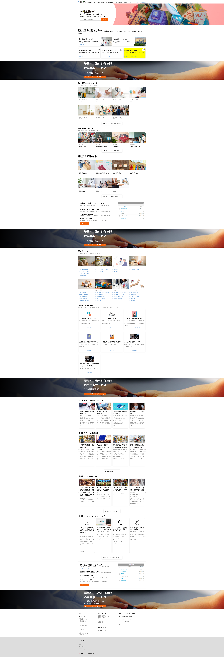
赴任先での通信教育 (100, 296)
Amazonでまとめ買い (83, 271)
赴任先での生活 (81, 634)
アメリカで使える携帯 (100, 271)
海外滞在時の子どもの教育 (84, 633)
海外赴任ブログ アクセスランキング (111, 557)
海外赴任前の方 (90, 2)
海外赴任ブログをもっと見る (111, 511)
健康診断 (115, 269)
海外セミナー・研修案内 (124, 622)
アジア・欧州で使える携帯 (101, 269)
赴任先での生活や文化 (83, 625)
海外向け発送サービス (117, 296)
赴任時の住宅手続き (82, 621)
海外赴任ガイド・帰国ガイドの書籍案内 (127, 613)
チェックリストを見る (84, 207)
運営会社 (80, 644)
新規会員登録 (143, 2)
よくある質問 (81, 646)
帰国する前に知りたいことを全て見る (111, 196)
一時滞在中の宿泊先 (134, 269)
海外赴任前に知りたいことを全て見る (111, 123)
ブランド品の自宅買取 (83, 294)
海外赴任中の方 (97, 2)
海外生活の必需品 (83, 269)
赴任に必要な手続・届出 (83, 619)
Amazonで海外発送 (117, 298)
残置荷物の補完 (82, 298)
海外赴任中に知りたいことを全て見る (111, 150)
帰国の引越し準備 (101, 617)
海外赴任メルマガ (102, 627)
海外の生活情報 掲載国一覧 (125, 619)
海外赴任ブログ (120, 2)
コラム (120, 624)
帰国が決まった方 (104, 2)
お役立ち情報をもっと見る (110, 471)
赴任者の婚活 (82, 275)
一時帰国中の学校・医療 (83, 632)
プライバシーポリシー (83, 649)
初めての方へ (139, 0)
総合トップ (81, 613)
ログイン (138, 2)
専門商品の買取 (82, 296)
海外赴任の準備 (81, 618)
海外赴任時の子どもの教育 (84, 624)
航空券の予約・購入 (83, 300)
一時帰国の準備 (81, 629)
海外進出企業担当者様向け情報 (125, 616)
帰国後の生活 (100, 621)
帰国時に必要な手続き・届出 (103, 616)
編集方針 (80, 648)
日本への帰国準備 (101, 615)
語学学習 (98, 300)
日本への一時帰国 (82, 630)
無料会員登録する (84, 223)
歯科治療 (115, 271)
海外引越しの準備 (82, 622)
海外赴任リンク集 (127, 2)
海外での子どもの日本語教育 (102, 292)
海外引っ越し (82, 292)
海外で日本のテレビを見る (118, 294)
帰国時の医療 (100, 620)
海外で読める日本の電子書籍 (119, 292)
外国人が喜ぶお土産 (83, 273)
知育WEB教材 (99, 294)
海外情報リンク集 (102, 630)
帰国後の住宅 (100, 622)
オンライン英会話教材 (100, 298)
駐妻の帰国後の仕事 (134, 294)
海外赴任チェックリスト (112, 2)
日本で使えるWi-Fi (134, 292)
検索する (104, 19)
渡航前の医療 (81, 620)
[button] (145, 415)
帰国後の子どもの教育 (102, 618)
